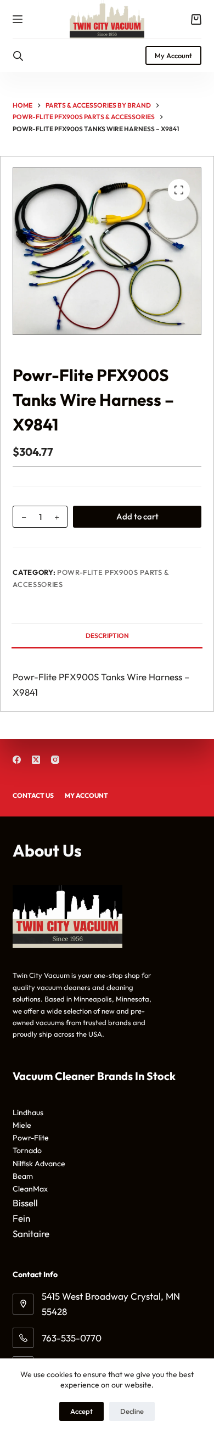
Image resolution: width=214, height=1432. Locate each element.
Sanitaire (31, 1233)
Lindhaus (28, 1112)
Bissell (25, 1203)
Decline (132, 1411)
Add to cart (137, 516)
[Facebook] (17, 760)
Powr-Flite (31, 1138)
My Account (173, 55)
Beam (23, 1176)
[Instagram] (55, 760)
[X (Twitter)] (36, 760)
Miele (22, 1125)
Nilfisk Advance (39, 1163)
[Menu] (17, 19)
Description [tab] (107, 635)
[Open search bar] (18, 55)
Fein (21, 1218)
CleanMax (30, 1189)
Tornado (27, 1150)
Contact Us (33, 795)
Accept (81, 1411)
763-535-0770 (72, 1338)
